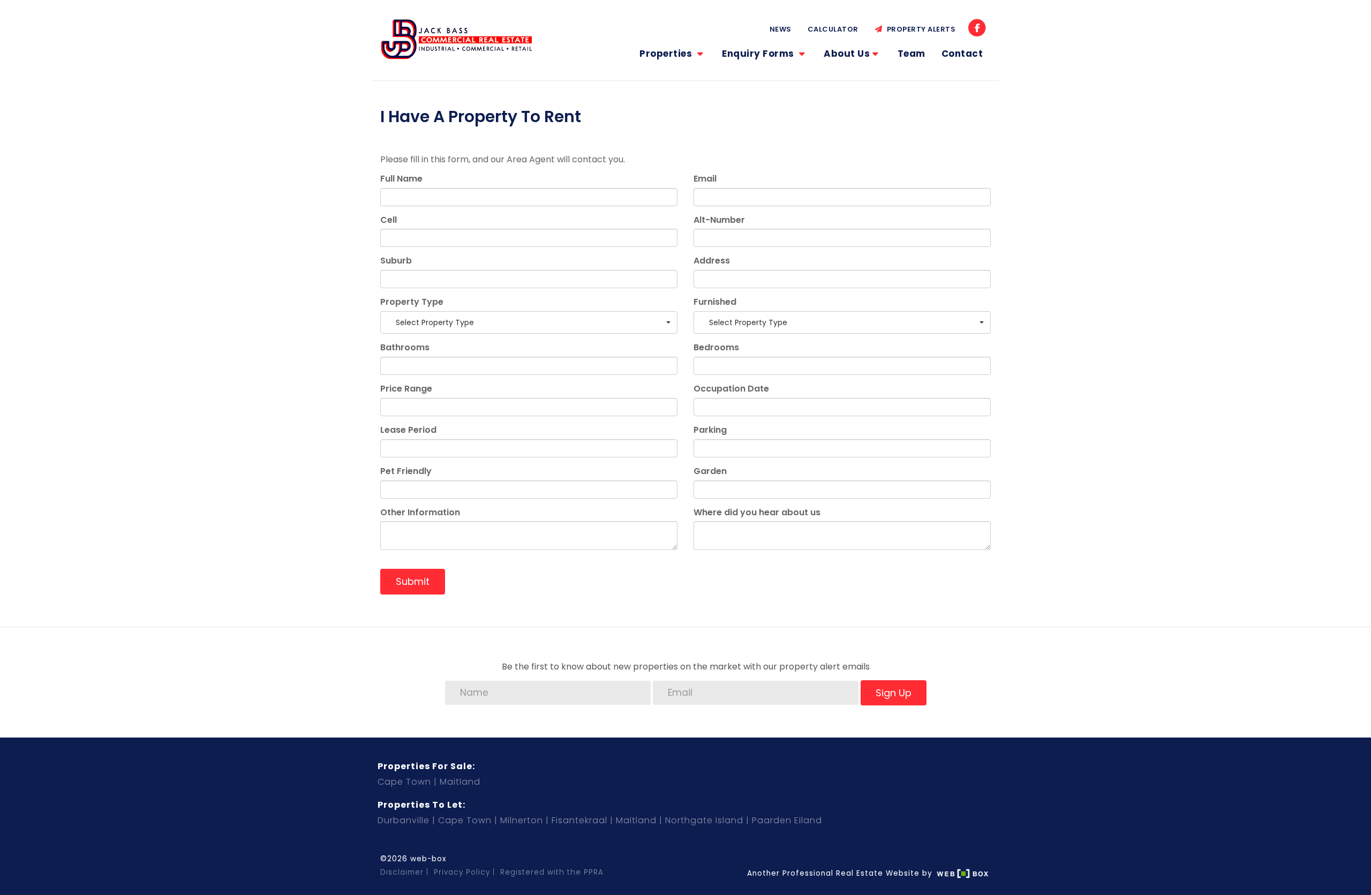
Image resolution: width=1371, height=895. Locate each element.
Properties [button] (667, 53)
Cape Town (404, 782)
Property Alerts (919, 29)
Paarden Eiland (787, 820)
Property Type (411, 302)
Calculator (833, 29)
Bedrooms (716, 348)
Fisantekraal (579, 820)
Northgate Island (704, 820)
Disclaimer (402, 872)
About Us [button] (847, 53)
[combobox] (528, 322)
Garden (710, 471)
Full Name (401, 179)
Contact (962, 53)
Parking (710, 430)
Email (705, 179)
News (781, 29)
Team (911, 53)
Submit (413, 581)
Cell (388, 220)
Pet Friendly (406, 471)
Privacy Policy (462, 872)
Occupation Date (731, 389)
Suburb (396, 261)
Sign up (894, 693)
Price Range (406, 389)
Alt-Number (719, 220)
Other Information (420, 512)
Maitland (460, 782)
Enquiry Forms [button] (759, 53)
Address (712, 261)
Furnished (715, 302)
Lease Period (408, 430)
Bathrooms (405, 348)
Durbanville (404, 820)
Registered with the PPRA (552, 872)
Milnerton (521, 820)
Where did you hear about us (757, 512)
